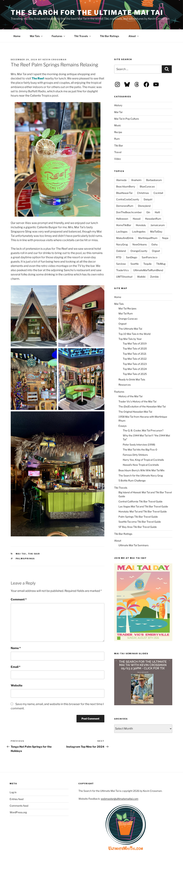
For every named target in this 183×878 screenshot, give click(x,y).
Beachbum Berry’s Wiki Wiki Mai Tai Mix (141, 470)
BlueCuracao (147, 186)
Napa (165, 237)
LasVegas (121, 231)
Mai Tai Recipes (127, 308)
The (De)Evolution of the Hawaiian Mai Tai (142, 406)
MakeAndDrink (124, 237)
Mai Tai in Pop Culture (126, 118)
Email (15, 667)
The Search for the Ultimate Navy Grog (140, 475)
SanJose (121, 263)
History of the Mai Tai (130, 396)
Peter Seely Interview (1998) (139, 444)
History (118, 105)
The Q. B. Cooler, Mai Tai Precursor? (143, 430)
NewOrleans (139, 244)
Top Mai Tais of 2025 (135, 373)
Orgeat (156, 250)
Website (16, 685)
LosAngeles (138, 231)
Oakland (121, 250)
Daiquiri (148, 199)
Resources (124, 384)
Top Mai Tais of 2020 (135, 348)
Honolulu (141, 225)
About (132, 36)
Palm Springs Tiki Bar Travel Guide (138, 516)
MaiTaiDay (156, 231)
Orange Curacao (127, 318)
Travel (117, 152)
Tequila (147, 263)
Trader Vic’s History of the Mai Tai (137, 401)
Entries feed (16, 799)
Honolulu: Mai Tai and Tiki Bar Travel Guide (142, 511)
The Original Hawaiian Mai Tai (135, 411)
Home (16, 36)
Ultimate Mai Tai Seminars (133, 545)
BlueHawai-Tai (124, 192)
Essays (122, 425)
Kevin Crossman (54, 59)
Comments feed (19, 805)
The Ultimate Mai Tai (130, 328)
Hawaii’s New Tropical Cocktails (141, 464)
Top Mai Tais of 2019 (135, 343)
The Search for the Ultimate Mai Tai (87, 12)
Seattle (134, 263)
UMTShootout (124, 276)
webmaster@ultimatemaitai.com (119, 798)
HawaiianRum (153, 218)
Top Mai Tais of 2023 (135, 363)
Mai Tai (21, 553)
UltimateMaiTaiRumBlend (148, 270)
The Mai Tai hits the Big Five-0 (140, 449)
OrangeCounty (138, 250)
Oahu (154, 244)
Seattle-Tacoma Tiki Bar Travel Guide (139, 521)
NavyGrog (122, 244)
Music (117, 125)
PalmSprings (25, 558)
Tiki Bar (34, 553)
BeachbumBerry (125, 186)
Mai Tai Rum (125, 313)
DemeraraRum (124, 205)
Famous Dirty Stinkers (135, 454)
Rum (117, 138)
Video (117, 158)
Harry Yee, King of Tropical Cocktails (143, 459)
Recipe (118, 132)
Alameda (121, 180)
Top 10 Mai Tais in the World (134, 333)
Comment (19, 599)
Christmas (143, 192)
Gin (148, 212)
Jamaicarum (157, 225)
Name (16, 648)
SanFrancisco (149, 257)
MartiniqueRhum (147, 237)
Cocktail (158, 192)
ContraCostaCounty (127, 199)
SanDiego (131, 257)
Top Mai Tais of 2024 (135, 368)
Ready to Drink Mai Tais (131, 379)
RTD (118, 257)
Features (57, 36)
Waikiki (141, 276)
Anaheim (136, 180)
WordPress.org (18, 812)
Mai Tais (35, 36)
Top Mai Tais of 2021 (134, 353)
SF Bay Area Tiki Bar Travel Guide (137, 526)
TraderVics (122, 270)
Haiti (157, 212)
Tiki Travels (81, 36)
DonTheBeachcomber (129, 212)
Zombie (154, 276)
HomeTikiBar (123, 225)
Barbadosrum (154, 180)
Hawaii (136, 218)
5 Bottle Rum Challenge (132, 480)
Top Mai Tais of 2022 (135, 358)
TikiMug (160, 263)
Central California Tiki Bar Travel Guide (140, 501)
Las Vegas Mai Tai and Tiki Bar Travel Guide (143, 506)
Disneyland (144, 205)
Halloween (122, 218)
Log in (13, 792)
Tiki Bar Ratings (109, 36)
